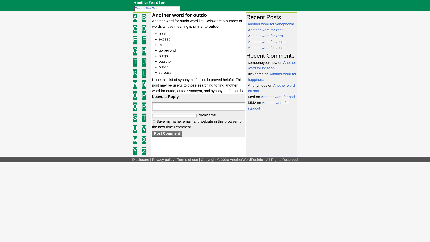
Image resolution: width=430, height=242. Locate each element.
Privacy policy (163, 160)
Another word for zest (265, 30)
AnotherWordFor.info (246, 160)
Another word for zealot (267, 48)
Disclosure (140, 160)
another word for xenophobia (271, 24)
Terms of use (187, 160)
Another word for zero (265, 36)
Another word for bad (278, 97)
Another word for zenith (267, 42)
